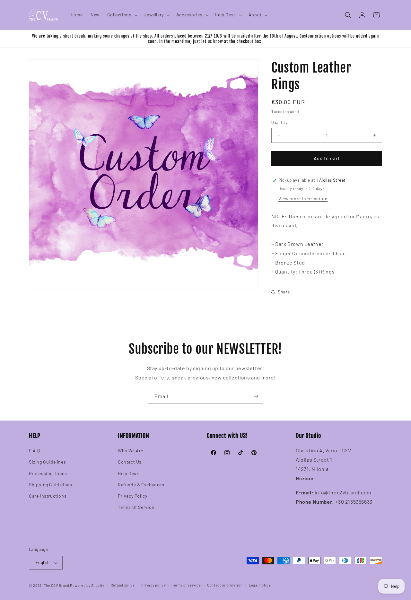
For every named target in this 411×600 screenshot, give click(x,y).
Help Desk (128, 473)
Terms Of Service (136, 507)
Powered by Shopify (87, 585)
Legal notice (260, 585)
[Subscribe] (256, 396)
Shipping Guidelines (50, 484)
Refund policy (123, 585)
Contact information (224, 585)
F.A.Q (34, 450)
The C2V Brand (56, 585)
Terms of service (186, 585)
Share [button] (284, 291)
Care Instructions (47, 496)
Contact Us (130, 462)
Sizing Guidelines (47, 462)
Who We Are (130, 450)
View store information (303, 198)
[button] (121, 15)
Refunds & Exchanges (141, 484)
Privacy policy (153, 585)
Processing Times (48, 473)
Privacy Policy (132, 496)
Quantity (279, 122)
